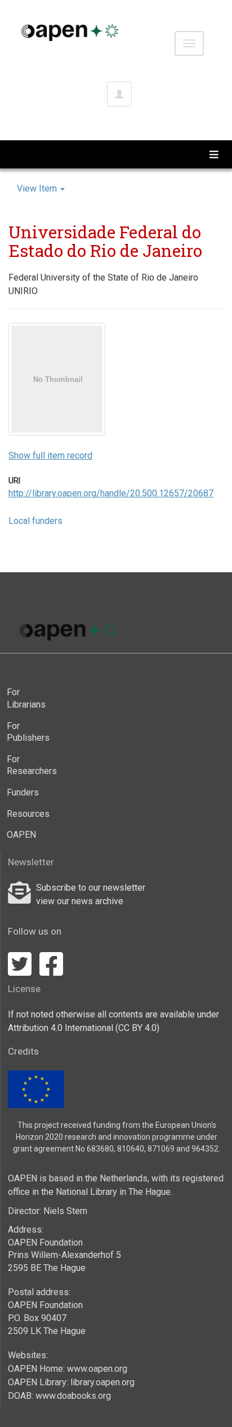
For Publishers (28, 732)
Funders (23, 792)
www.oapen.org (97, 1368)
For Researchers (28, 765)
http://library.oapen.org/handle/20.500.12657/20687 (110, 493)
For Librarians (26, 698)
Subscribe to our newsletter (90, 887)
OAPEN (21, 834)
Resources (28, 813)
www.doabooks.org (73, 1395)
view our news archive (79, 901)
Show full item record (50, 455)
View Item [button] (38, 188)
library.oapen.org (102, 1382)
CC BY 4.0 (137, 1028)
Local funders (35, 520)
